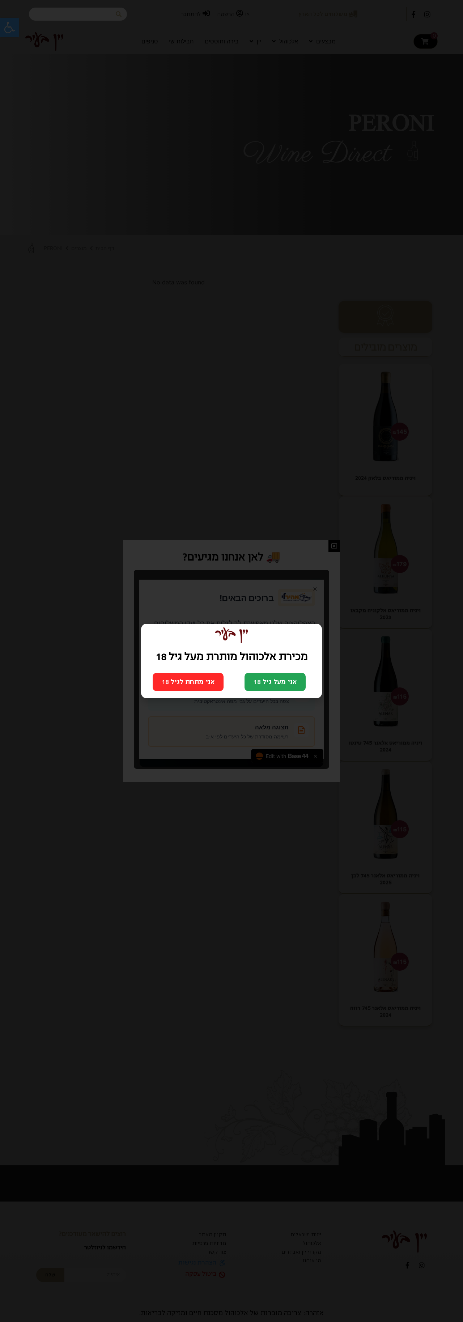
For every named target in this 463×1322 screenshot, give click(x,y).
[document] (231, 661)
